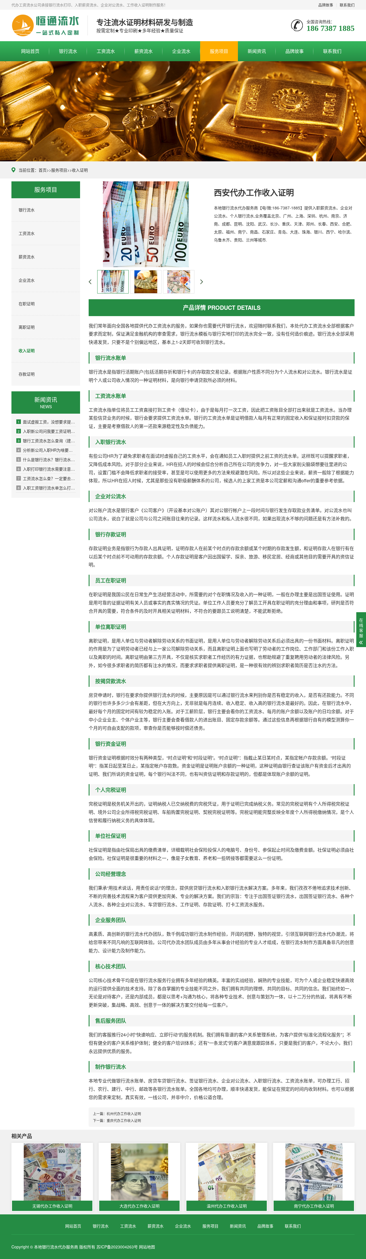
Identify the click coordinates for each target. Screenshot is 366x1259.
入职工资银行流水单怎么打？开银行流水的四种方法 (47, 488)
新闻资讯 (257, 51)
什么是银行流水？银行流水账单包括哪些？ (47, 459)
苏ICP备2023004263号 (117, 1247)
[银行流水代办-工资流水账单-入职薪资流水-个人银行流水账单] (45, 25)
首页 (43, 170)
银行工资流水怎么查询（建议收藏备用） (47, 440)
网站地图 (147, 1247)
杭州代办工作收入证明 (124, 1113)
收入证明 (80, 170)
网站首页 (30, 51)
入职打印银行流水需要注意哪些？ (47, 469)
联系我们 (347, 4)
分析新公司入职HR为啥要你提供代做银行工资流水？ (47, 450)
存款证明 (27, 374)
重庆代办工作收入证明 (124, 1120)
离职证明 (27, 327)
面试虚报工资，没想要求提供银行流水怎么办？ (47, 422)
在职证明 (27, 303)
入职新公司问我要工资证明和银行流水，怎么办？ (47, 431)
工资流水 (106, 51)
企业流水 (181, 51)
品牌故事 (325, 4)
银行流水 (68, 51)
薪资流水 (143, 51)
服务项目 (219, 51)
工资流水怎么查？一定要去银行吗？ (47, 478)
